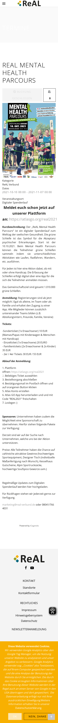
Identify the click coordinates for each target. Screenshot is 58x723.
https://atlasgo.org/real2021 (33, 219)
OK (15, 716)
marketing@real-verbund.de (18, 504)
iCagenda (34, 525)
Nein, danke (38, 716)
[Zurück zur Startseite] (29, 3)
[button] (3, 3)
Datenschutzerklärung (28, 708)
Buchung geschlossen (22, 95)
